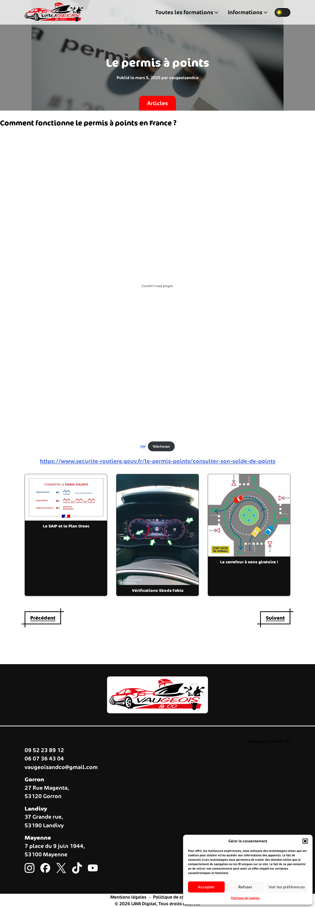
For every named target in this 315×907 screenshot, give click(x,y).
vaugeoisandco (183, 77)
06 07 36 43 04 (44, 758)
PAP (143, 446)
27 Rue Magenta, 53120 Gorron (47, 792)
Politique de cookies (245, 898)
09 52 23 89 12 (44, 750)
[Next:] (275, 617)
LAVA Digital (143, 904)
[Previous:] (43, 617)
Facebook (45, 869)
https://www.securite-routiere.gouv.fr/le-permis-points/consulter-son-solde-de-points (157, 461)
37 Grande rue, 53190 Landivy (44, 821)
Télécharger (161, 446)
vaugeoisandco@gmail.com (61, 767)
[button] (305, 841)
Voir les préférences (287, 887)
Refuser (245, 887)
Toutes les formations (184, 12)
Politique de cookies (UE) (179, 897)
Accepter (206, 887)
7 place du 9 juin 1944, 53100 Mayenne (55, 850)
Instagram (29, 869)
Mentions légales (128, 897)
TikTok (77, 869)
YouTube (93, 869)
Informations (245, 12)
